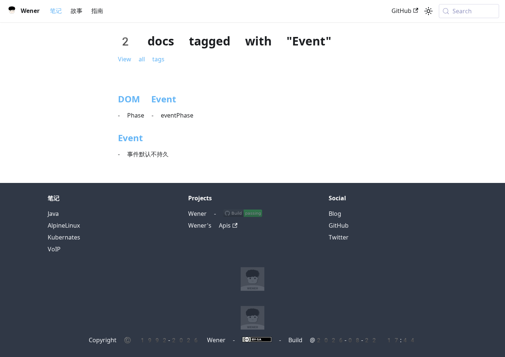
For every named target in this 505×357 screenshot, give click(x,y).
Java (53, 213)
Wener (197, 213)
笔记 (56, 10)
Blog (335, 213)
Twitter (339, 237)
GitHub (401, 10)
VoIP (54, 249)
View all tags (141, 59)
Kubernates (64, 237)
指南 (97, 10)
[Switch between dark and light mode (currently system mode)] (428, 11)
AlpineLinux (64, 225)
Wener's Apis (209, 225)
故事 (76, 10)
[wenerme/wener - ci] (242, 213)
